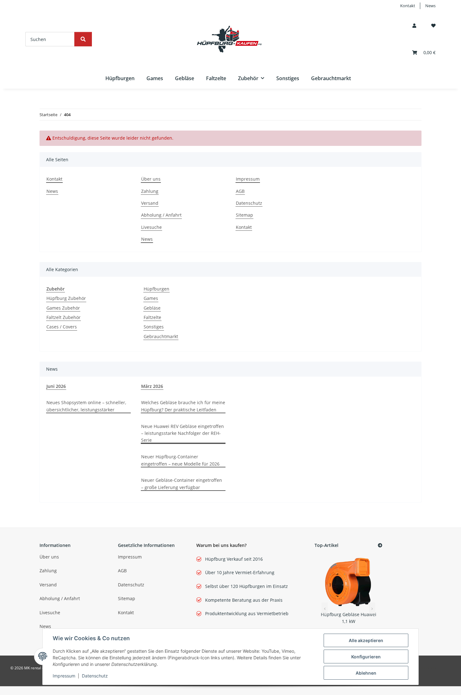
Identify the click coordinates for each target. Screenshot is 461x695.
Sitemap (244, 215)
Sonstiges (154, 327)
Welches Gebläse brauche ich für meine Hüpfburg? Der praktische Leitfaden (183, 405)
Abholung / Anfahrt (161, 215)
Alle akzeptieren (366, 640)
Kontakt (407, 5)
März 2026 (152, 386)
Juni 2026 (56, 386)
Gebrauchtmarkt (161, 336)
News (430, 5)
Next (372, 609)
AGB (240, 191)
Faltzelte (152, 317)
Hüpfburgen (156, 289)
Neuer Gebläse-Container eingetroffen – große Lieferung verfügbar (181, 483)
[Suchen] (83, 39)
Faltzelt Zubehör (63, 317)
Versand (149, 203)
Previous (324, 609)
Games (151, 298)
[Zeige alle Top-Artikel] (380, 545)
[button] (414, 26)
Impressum (64, 675)
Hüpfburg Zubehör (66, 298)
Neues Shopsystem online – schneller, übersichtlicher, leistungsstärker (86, 405)
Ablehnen (366, 673)
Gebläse (152, 308)
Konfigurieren (366, 656)
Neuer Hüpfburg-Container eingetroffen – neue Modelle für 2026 (180, 460)
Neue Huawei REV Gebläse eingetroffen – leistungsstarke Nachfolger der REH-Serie (182, 433)
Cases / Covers (61, 327)
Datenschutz (95, 675)
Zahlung (149, 191)
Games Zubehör (63, 308)
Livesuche (151, 227)
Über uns (151, 179)
